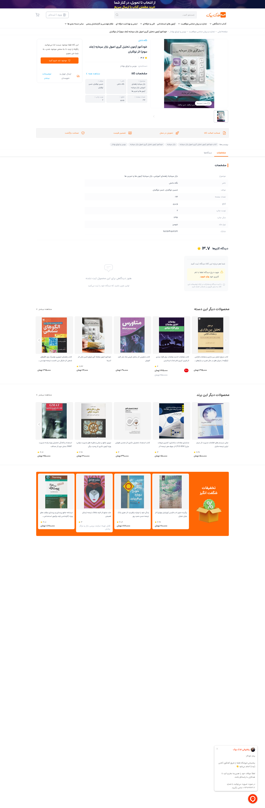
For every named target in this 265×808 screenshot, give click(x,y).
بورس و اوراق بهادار (128, 66)
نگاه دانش (142, 40)
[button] (39, 340)
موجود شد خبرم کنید (58, 60)
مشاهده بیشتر (45, 309)
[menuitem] (217, 23)
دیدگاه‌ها (208, 152)
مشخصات (221, 152)
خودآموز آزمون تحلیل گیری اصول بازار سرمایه (146, 144)
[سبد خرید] (37, 15)
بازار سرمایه (171, 144)
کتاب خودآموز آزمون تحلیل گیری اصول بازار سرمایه (198, 144)
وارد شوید (204, 276)
